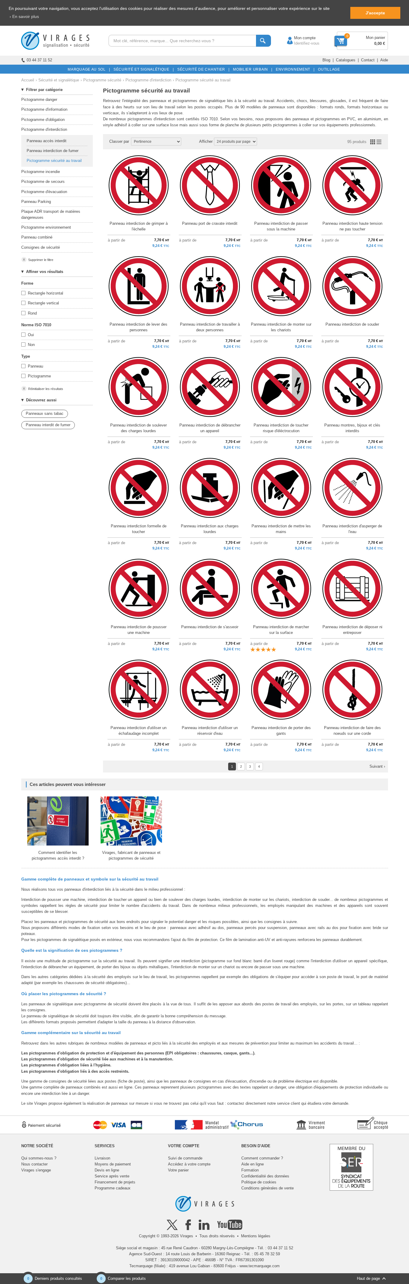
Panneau (35, 366)
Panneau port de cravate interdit (209, 223)
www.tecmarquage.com (260, 1266)
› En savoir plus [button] (24, 16)
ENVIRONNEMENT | (294, 69)
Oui (31, 335)
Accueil (27, 80)
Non (31, 344)
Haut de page (368, 1278)
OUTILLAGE (328, 69)
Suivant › (377, 766)
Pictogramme (39, 376)
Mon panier (375, 37)
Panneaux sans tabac (44, 413)
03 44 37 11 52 (39, 60)
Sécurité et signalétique (58, 80)
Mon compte (299, 38)
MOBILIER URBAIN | (251, 69)
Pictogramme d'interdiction (148, 80)
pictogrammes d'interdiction (151, 119)
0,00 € (379, 43)
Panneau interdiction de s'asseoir (209, 627)
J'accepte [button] (375, 12)
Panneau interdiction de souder (352, 324)
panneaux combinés (83, 1087)
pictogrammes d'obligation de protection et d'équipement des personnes (96, 1053)
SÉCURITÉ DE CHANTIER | (202, 69)
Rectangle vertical (43, 303)
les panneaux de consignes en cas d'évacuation (205, 1081)
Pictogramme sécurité (102, 80)
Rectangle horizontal (45, 293)
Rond (32, 313)
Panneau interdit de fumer (48, 425)
